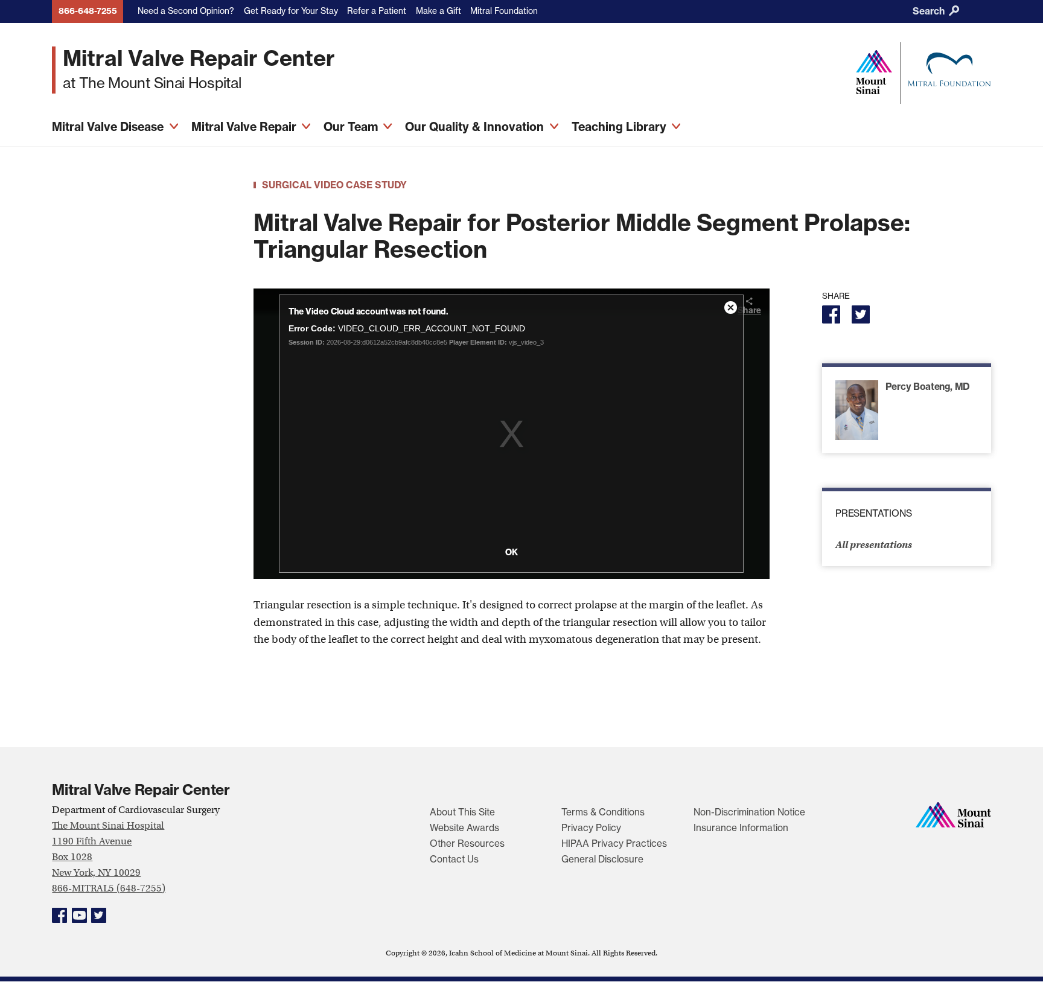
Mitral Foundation (504, 10)
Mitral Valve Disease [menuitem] (109, 127)
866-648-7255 (88, 10)
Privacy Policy (591, 828)
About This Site (462, 812)
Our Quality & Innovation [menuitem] (476, 127)
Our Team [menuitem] (352, 127)
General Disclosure (602, 859)
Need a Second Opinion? (186, 10)
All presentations (873, 544)
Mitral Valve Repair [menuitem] (245, 127)
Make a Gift (438, 10)
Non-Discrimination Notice (749, 812)
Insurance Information (741, 828)
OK (511, 552)
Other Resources (467, 843)
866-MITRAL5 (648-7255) (108, 888)
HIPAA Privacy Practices (614, 843)
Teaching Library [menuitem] (620, 127)
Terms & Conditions (603, 812)
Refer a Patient (376, 10)
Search (930, 11)
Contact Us (454, 859)
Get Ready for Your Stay (291, 10)
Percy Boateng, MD (927, 386)
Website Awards (464, 828)
